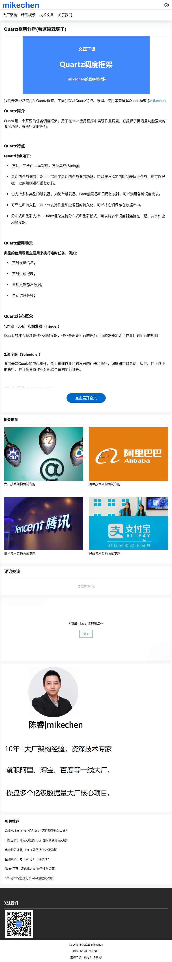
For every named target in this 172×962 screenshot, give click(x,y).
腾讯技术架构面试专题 (19, 553)
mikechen (158, 100)
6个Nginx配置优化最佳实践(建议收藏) (29, 878)
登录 (86, 634)
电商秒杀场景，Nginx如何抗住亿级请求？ (32, 849)
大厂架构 (10, 14)
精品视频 (28, 14)
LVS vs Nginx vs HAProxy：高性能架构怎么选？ (36, 831)
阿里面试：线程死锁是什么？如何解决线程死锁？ (37, 840)
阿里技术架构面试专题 (104, 484)
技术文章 (46, 14)
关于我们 (65, 14)
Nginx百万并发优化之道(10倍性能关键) (30, 868)
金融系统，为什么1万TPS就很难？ (27, 859)
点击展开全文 (86, 397)
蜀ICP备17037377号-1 (86, 951)
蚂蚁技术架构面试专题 (104, 553)
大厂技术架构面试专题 (19, 484)
